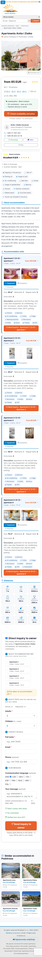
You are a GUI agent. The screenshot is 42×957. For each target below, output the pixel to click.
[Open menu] (3, 2)
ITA (27, 777)
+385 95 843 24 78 (14, 136)
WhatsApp (14, 140)
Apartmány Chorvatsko (29, 951)
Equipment (11, 283)
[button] (21, 156)
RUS (20, 780)
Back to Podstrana (10, 164)
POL (7, 784)
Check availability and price (22, 114)
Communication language (20, 773)
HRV (27, 780)
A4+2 (24, 91)
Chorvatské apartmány (21, 953)
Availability (23, 283)
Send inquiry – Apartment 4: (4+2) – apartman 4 (22, 572)
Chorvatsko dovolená (12, 946)
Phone (12, 757)
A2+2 (8, 91)
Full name (10, 737)
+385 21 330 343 (13, 133)
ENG (7, 777)
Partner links (17, 951)
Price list (10, 287)
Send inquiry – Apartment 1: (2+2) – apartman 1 (22, 328)
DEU (21, 777)
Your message (15, 789)
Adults (9, 711)
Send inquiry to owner (22, 826)
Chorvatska (24, 946)
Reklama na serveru (13, 933)
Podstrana (24, 26)
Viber (31, 140)
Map (21, 145)
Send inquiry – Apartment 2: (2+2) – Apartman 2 (22, 408)
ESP (7, 780)
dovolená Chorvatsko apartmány (24, 944)
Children (13, 721)
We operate (10, 944)
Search (36, 21)
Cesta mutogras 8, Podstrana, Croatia (18, 37)
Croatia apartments (21, 948)
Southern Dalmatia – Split (10, 26)
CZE (14, 777)
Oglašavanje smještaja (25, 939)
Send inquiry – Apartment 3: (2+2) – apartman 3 (22, 490)
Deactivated (8, 951)
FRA (14, 780)
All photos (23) (35, 72)
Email (8, 747)
